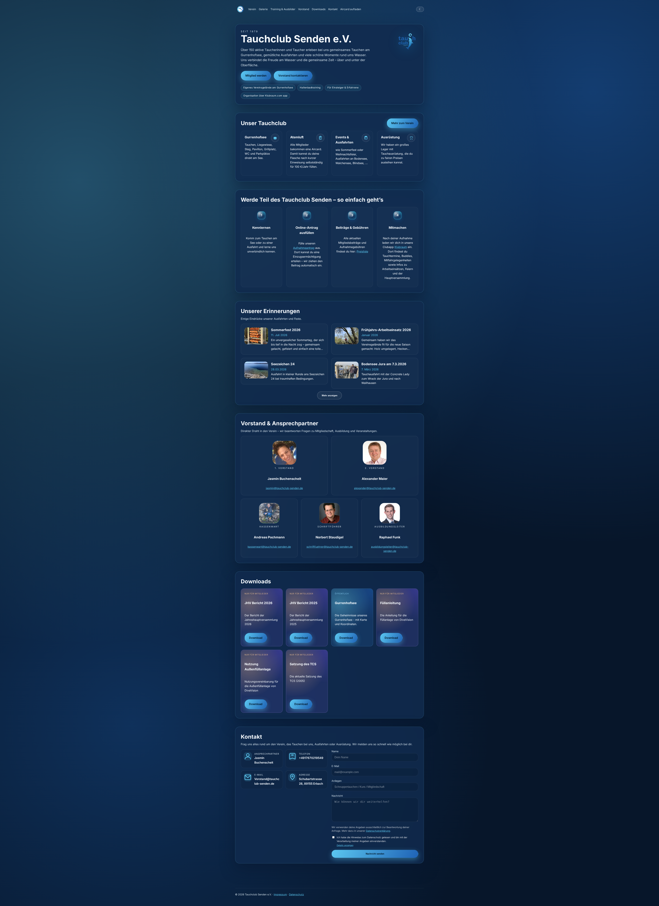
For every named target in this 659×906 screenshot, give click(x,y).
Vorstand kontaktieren (293, 75)
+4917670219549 (311, 758)
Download (255, 637)
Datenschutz (296, 894)
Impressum (280, 894)
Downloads (319, 9)
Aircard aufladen (350, 9)
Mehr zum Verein (402, 123)
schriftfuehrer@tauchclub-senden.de (330, 546)
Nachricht (337, 795)
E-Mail (335, 766)
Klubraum (401, 247)
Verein (252, 9)
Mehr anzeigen (329, 395)
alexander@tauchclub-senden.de (374, 488)
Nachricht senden (375, 853)
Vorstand (303, 9)
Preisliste (362, 251)
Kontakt (333, 9)
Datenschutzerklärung (378, 830)
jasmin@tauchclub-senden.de (284, 488)
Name (335, 751)
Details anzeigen (345, 845)
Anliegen (337, 780)
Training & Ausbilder (282, 9)
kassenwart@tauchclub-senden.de (269, 546)
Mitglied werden (256, 75)
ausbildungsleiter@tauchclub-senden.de (389, 548)
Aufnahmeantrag (303, 248)
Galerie (263, 9)
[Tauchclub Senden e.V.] (240, 9)
